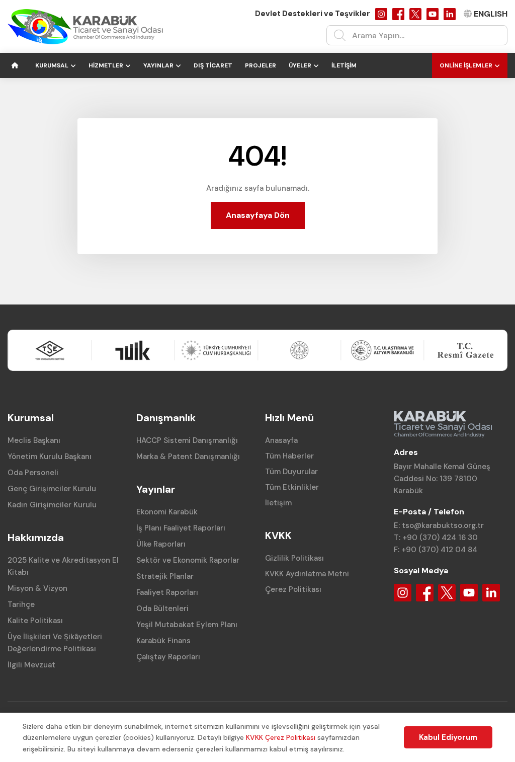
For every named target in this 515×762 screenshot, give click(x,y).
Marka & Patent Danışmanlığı (188, 456)
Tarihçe (21, 604)
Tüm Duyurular (291, 472)
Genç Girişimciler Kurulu (52, 489)
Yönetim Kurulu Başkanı (50, 456)
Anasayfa (281, 440)
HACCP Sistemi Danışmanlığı (187, 440)
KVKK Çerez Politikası (280, 737)
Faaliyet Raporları (167, 592)
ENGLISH (490, 14)
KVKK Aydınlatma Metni (307, 574)
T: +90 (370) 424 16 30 (436, 537)
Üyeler (300, 65)
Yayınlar (158, 65)
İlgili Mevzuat (31, 665)
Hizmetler (106, 65)
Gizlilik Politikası (294, 558)
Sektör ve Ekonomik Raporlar (187, 560)
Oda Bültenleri (162, 608)
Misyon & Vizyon (37, 588)
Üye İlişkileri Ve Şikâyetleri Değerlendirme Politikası (55, 643)
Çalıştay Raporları (168, 657)
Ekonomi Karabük (167, 512)
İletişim (344, 65)
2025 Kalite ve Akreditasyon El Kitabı (63, 566)
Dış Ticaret (213, 65)
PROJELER (260, 65)
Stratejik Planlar (165, 576)
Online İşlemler (466, 65)
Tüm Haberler (289, 456)
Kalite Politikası (35, 621)
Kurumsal (51, 65)
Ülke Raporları (161, 544)
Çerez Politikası (293, 589)
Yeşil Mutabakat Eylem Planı (186, 625)
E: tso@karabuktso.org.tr (439, 525)
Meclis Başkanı (34, 440)
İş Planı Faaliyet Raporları (180, 528)
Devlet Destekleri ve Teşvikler (312, 14)
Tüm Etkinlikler (292, 487)
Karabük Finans (163, 641)
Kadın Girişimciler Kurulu (52, 505)
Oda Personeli (33, 473)
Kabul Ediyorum (448, 737)
